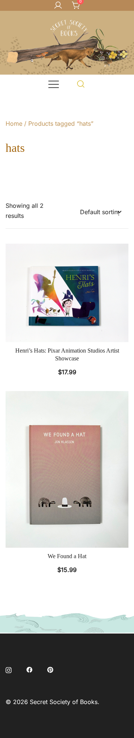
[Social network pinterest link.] (50, 669)
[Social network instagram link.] (9, 669)
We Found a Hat (67, 556)
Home (14, 123)
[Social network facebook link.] (29, 669)
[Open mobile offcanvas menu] (53, 84)
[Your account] (58, 5)
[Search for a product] (81, 84)
